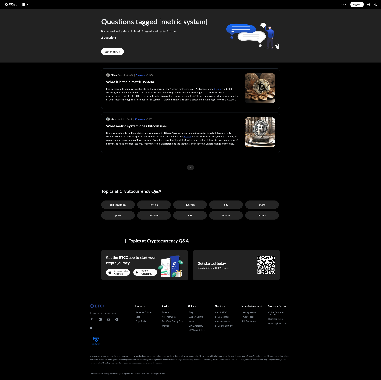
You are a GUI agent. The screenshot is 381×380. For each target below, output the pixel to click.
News (191, 321)
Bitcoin (217, 88)
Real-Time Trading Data (172, 321)
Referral (165, 312)
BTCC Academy (196, 325)
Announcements (222, 321)
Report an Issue (275, 319)
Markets (166, 325)
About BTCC (221, 312)
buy (226, 204)
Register (357, 4)
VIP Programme (169, 317)
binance (262, 215)
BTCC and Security (223, 325)
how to (226, 215)
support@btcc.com (277, 323)
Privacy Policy (248, 317)
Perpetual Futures (144, 312)
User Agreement (249, 312)
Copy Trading (141, 321)
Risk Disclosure (249, 321)
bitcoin (154, 204)
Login (344, 4)
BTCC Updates (222, 317)
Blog (191, 312)
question (190, 204)
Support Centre (196, 317)
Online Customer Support (276, 313)
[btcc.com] (11, 4)
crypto (262, 204)
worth (190, 215)
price (118, 215)
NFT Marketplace (197, 330)
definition (154, 215)
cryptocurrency (118, 204)
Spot (138, 317)
